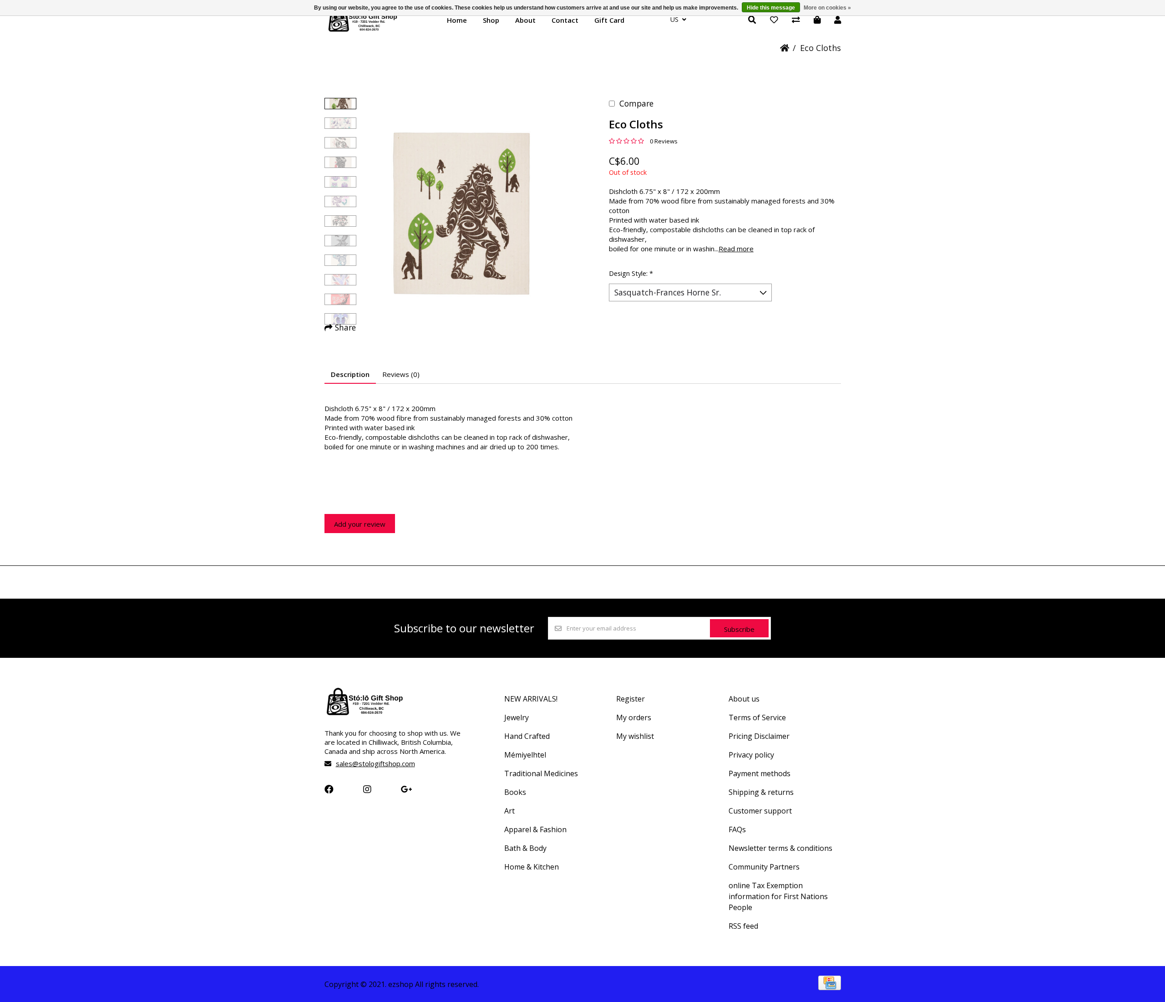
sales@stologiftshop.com (375, 763)
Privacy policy (751, 755)
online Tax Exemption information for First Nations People (778, 896)
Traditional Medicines (541, 773)
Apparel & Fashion (535, 829)
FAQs (737, 829)
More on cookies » (827, 8)
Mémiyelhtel (525, 755)
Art (509, 811)
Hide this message (771, 8)
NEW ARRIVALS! (530, 699)
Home (457, 20)
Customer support (760, 811)
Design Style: (631, 273)
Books (515, 792)
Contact (565, 20)
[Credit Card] (829, 987)
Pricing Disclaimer (759, 736)
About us (744, 699)
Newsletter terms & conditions (780, 848)
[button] (340, 103)
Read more (736, 248)
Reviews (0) (401, 374)
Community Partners (764, 867)
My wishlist (635, 736)
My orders (633, 717)
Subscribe (739, 629)
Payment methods (759, 773)
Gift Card (609, 20)
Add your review (359, 524)
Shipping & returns (761, 792)
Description (350, 374)
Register (630, 699)
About (525, 20)
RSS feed (743, 926)
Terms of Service (757, 717)
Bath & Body (525, 848)
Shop (491, 20)
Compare (636, 103)
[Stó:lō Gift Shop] (362, 30)
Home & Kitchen (531, 867)
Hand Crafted (527, 736)
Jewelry (516, 717)
